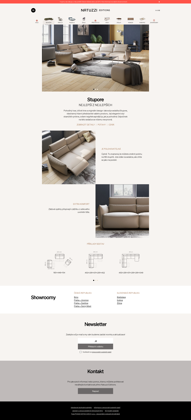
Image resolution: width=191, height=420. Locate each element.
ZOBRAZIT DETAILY (86, 124)
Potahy (102, 124)
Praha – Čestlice (81, 303)
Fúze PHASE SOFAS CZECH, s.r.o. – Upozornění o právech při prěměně (95, 414)
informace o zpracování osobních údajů (107, 407)
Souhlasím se (97, 352)
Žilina (119, 303)
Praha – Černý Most (82, 306)
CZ (159, 10)
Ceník (111, 124)
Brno (76, 297)
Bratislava (121, 297)
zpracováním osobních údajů (101, 352)
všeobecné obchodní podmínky (81, 407)
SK (156, 10)
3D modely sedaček (112, 411)
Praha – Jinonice (81, 300)
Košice (120, 300)
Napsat (95, 391)
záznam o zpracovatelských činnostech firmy (87, 411)
